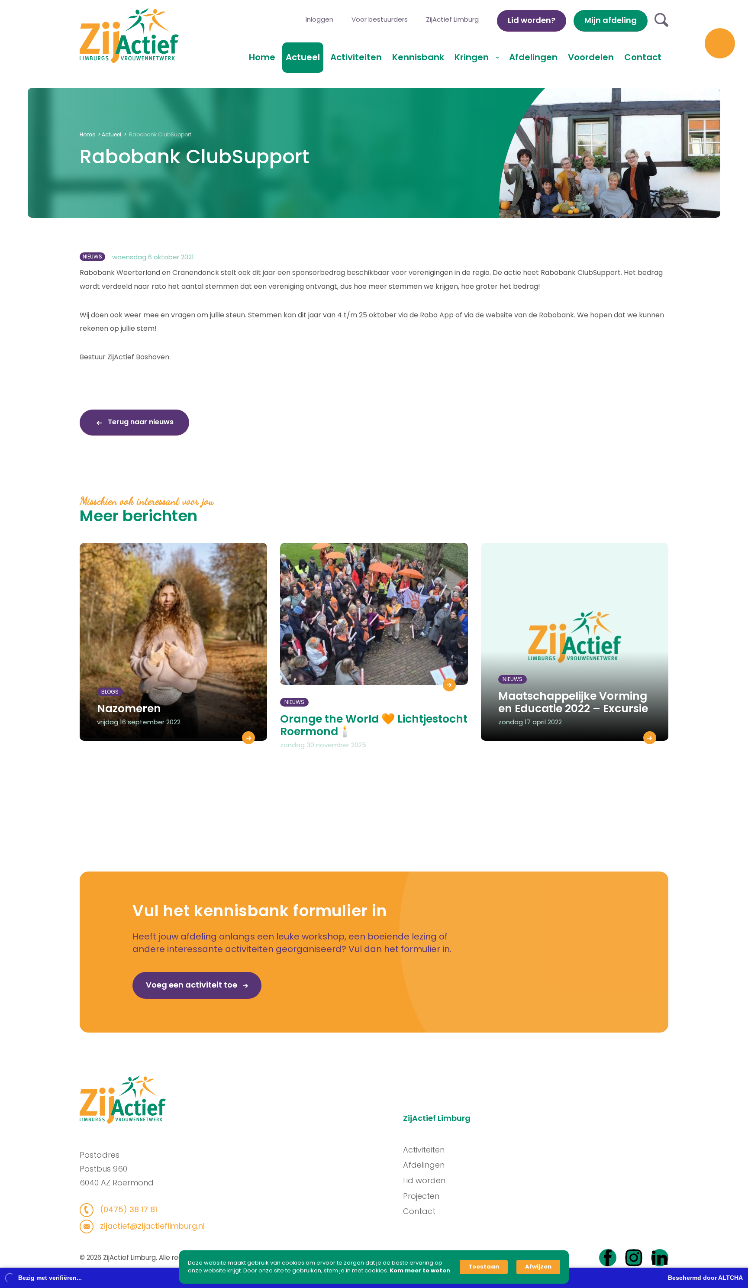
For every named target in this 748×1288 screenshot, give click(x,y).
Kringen (473, 57)
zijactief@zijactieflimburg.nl (151, 1225)
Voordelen (591, 57)
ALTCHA (730, 1277)
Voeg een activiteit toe (192, 984)
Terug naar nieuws (140, 422)
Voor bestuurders (379, 19)
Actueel (303, 57)
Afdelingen (533, 57)
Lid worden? (531, 20)
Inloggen (319, 19)
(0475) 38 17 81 (127, 1209)
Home (262, 57)
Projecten (421, 1196)
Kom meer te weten (420, 1271)
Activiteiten (356, 57)
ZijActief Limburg (452, 19)
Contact (642, 57)
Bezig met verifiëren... (50, 1277)
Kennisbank (418, 57)
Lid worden (424, 1180)
